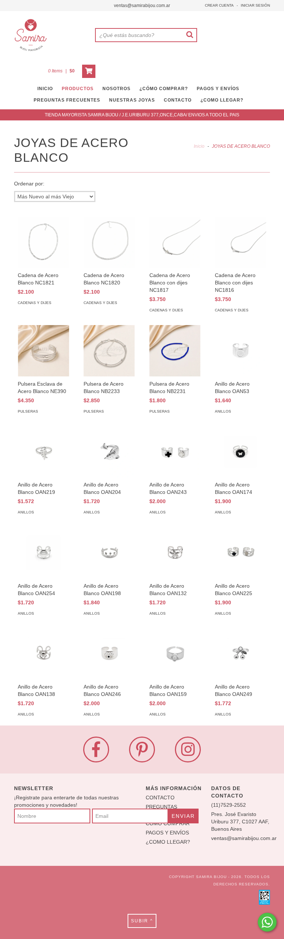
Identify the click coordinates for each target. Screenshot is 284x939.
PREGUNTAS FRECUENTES (67, 100)
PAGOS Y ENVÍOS (218, 88)
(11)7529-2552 (228, 805)
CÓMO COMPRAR (168, 823)
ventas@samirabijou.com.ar (142, 5)
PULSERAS (28, 411)
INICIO (45, 88)
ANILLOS (223, 411)
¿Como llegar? (221, 100)
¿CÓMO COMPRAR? (163, 88)
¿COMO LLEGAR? (168, 842)
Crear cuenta (219, 5)
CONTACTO (178, 100)
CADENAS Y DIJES (34, 303)
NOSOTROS (116, 88)
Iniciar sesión (255, 5)
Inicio (199, 146)
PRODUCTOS (78, 88)
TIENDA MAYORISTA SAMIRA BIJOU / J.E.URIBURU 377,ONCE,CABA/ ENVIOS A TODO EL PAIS (142, 114)
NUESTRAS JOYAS (132, 100)
